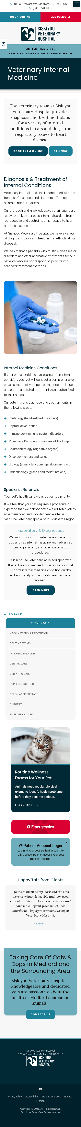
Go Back (15, 614)
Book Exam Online (28, 151)
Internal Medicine (22, 653)
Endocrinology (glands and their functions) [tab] (37, 472)
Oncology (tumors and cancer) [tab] (29, 457)
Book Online (20, 17)
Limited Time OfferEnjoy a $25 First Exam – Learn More (38, 51)
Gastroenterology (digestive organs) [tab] (33, 449)
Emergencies (61, 17)
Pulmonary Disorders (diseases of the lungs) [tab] (40, 441)
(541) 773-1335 (42, 8)
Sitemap (68, 1096)
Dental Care (18, 663)
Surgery (16, 704)
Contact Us (40, 1014)
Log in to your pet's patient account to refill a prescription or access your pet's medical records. (40, 851)
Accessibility (31, 1096)
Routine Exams (20, 643)
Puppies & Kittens (22, 683)
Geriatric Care (20, 673)
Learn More (40, 590)
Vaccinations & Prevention (29, 633)
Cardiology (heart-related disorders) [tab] (33, 418)
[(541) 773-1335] (61, 151)
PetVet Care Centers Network (45, 1112)
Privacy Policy (15, 1096)
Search (41, 1101)
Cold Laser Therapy (24, 694)
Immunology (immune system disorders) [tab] (36, 434)
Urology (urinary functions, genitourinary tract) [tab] (40, 464)
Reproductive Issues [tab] (23, 426)
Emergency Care (21, 714)
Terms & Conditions (51, 1096)
